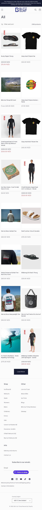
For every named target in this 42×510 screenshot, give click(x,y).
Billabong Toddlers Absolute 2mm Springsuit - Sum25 (30, 357)
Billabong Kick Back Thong (29, 273)
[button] (35, 10)
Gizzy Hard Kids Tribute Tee (29, 142)
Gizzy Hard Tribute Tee (28, 56)
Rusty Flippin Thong (7, 56)
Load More (21, 372)
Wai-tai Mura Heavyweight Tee (10, 314)
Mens (5, 407)
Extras (6, 416)
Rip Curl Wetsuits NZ (10, 438)
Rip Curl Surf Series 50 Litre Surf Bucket (31, 315)
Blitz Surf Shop (18, 506)
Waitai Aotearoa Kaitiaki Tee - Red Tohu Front (10, 273)
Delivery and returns (10, 451)
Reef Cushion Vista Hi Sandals (30, 231)
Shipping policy (25, 483)
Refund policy (5, 483)
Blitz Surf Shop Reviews (28, 407)
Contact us (7, 455)
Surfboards (7, 389)
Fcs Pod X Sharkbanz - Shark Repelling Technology (10, 357)
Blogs (23, 403)
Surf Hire (24, 398)
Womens (6, 403)
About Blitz (24, 394)
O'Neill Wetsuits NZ (10, 434)
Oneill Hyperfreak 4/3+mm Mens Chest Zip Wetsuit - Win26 (9, 143)
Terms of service (15, 483)
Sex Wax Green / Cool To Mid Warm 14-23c (10, 188)
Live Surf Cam (25, 389)
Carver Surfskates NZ (10, 425)
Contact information (7, 486)
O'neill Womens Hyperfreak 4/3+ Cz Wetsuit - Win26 (29, 188)
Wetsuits (7, 394)
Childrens (7, 411)
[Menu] (2, 10)
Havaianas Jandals (9, 429)
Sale (5, 420)
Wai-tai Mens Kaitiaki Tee (8, 231)
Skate (5, 398)
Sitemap (23, 411)
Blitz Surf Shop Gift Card (8, 100)
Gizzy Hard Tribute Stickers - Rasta (30, 101)
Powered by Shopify (27, 506)
